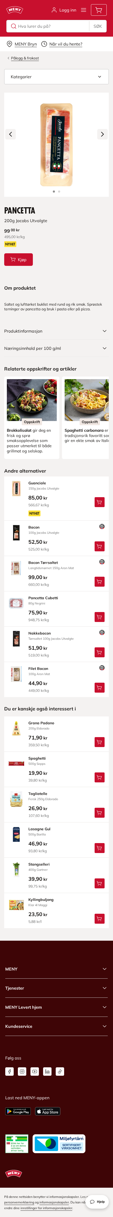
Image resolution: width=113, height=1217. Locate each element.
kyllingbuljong (41, 899)
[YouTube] (34, 1071)
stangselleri (39, 864)
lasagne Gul (39, 829)
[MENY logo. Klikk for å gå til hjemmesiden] (14, 10)
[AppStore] (47, 1111)
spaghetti (37, 758)
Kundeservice (18, 1026)
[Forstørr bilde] (56, 145)
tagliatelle (37, 793)
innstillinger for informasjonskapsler (46, 1208)
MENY (11, 969)
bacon (33, 527)
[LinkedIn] (47, 1071)
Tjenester (14, 988)
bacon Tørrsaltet (43, 562)
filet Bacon (38, 668)
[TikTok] (60, 1071)
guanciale (37, 483)
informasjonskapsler (54, 1202)
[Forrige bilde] (10, 134)
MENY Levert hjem (23, 1007)
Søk (98, 26)
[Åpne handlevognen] (99, 10)
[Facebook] (9, 1071)
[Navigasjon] (83, 10)
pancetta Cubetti (43, 598)
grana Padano (41, 723)
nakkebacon (39, 633)
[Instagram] (22, 1071)
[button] (56, 76)
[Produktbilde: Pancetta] (54, 191)
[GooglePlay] (18, 1111)
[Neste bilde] (102, 134)
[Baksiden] (59, 191)
